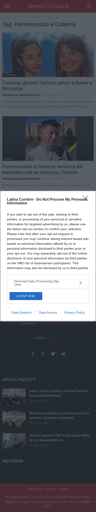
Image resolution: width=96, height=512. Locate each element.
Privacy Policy (74, 312)
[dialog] (48, 256)
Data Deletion (22, 312)
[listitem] (48, 283)
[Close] (86, 199)
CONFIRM (26, 296)
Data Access (48, 312)
